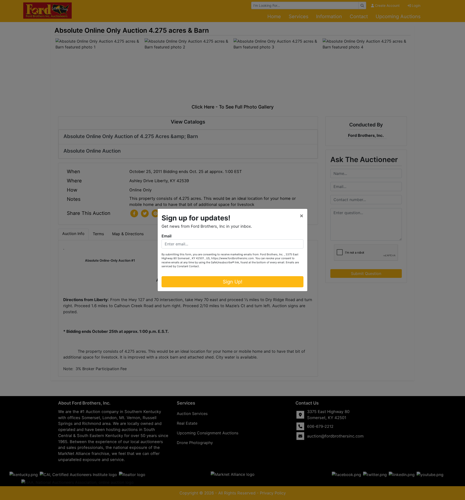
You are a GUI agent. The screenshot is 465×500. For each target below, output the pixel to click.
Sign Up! (232, 282)
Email (166, 236)
